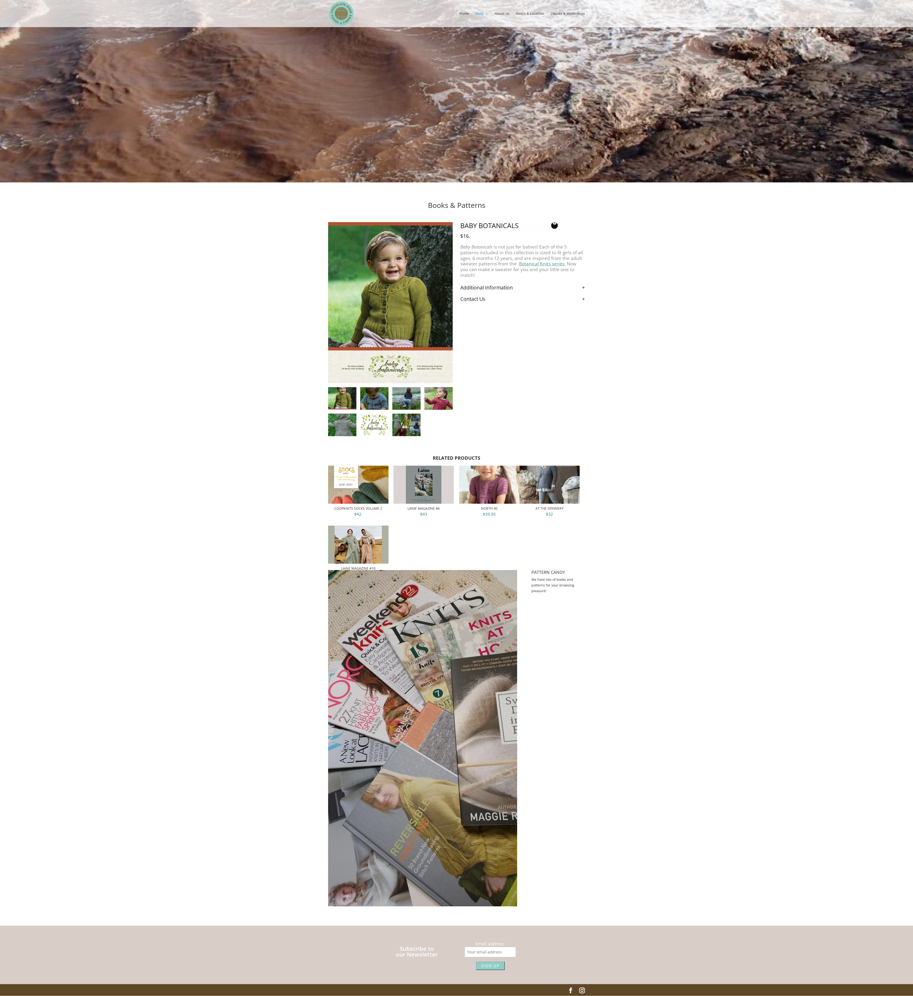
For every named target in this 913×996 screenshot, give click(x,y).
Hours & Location (530, 14)
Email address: (490, 944)
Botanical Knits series (541, 264)
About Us (502, 14)
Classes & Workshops (567, 14)
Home (464, 14)
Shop (479, 14)
